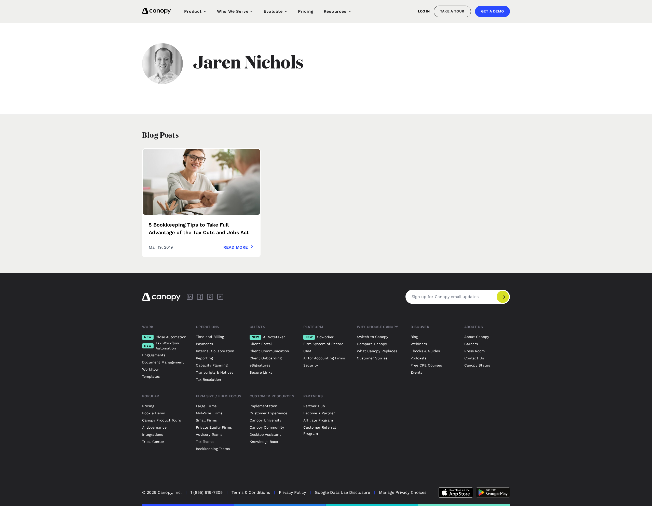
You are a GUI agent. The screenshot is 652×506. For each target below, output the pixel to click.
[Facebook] (200, 297)
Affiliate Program (318, 420)
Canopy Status (477, 365)
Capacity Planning (211, 365)
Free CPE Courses (426, 365)
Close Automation (165, 337)
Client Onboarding (265, 358)
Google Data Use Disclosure (342, 492)
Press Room (474, 351)
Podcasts (418, 358)
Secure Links (261, 372)
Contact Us (474, 358)
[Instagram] (210, 297)
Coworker (319, 337)
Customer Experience (268, 413)
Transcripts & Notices (214, 372)
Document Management (163, 362)
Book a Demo (153, 413)
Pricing (306, 11)
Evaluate (273, 11)
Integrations (152, 434)
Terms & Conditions (251, 492)
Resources (335, 11)
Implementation (263, 406)
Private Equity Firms (214, 427)
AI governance (154, 427)
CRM (307, 351)
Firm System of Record (323, 344)
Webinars (419, 344)
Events (416, 372)
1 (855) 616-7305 (207, 492)
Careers (471, 344)
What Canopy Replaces (377, 351)
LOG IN (424, 11)
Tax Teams (204, 442)
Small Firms (206, 420)
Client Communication (269, 351)
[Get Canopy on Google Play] (493, 492)
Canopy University (265, 420)
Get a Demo (492, 11)
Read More (235, 247)
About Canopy (476, 337)
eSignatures (260, 365)
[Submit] (503, 297)
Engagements (153, 355)
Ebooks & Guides (425, 351)
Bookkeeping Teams (213, 449)
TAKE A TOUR (452, 11)
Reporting (204, 358)
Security (310, 365)
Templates (151, 376)
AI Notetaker (268, 337)
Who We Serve (233, 11)
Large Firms (206, 406)
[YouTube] (220, 297)
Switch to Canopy (372, 337)
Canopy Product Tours (161, 420)
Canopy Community (267, 427)
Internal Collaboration (215, 351)
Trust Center (153, 442)
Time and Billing (210, 337)
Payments (204, 344)
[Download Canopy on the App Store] (456, 492)
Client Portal (261, 344)
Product (193, 11)
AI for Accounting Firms (324, 358)
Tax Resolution (208, 379)
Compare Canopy (372, 344)
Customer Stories (372, 358)
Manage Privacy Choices (402, 492)
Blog (414, 337)
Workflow (150, 369)
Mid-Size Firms (209, 413)
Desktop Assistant (265, 434)
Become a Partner (319, 413)
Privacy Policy (292, 492)
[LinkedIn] (190, 297)
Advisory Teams (209, 434)
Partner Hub (314, 406)
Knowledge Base (264, 442)
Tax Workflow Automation (161, 345)
